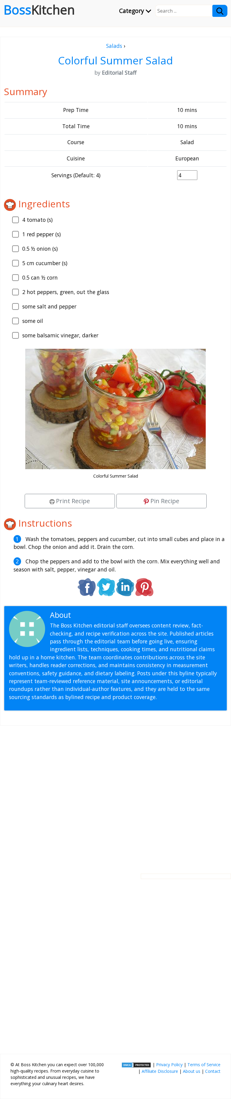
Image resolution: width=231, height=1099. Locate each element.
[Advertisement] (115, 795)
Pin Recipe (164, 501)
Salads (114, 45)
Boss (39, 9)
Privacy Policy (169, 1064)
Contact (212, 1071)
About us (191, 1071)
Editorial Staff (96, 615)
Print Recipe (72, 501)
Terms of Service (203, 1064)
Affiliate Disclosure (160, 1071)
